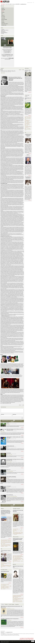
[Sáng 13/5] (3, 425)
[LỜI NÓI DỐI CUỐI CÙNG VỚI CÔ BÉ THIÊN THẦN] (15, 517)
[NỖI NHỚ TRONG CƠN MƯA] (27, 105)
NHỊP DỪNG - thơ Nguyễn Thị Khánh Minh (27, 121)
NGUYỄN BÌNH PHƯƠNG (10, 471)
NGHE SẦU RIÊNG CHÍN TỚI (5, 571)
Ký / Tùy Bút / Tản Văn (4, 569)
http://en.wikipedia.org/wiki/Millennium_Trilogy (5, 403)
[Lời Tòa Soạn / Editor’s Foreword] (28, 74)
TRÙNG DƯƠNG (2, 431)
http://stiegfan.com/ (2, 114)
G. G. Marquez (2, 29)
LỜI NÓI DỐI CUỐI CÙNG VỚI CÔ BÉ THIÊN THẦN (18, 511)
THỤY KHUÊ (4, 543)
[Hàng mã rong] (3, 472)
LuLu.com (11, 54)
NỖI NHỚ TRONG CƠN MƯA (28, 98)
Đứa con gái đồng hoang (10, 494)
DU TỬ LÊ (8, 478)
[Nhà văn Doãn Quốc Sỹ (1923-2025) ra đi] (28, 182)
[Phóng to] (2, 69)
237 (15, 420)
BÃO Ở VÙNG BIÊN (4, 563)
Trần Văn (8, 439)
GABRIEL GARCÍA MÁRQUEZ (4, 30)
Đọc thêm (22, 427)
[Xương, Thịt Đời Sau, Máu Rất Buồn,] (3, 479)
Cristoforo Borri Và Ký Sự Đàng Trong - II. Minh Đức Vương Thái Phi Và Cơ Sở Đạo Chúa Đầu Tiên (6, 545)
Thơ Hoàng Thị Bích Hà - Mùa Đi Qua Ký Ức (6, 551)
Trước (20, 69)
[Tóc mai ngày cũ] (3, 489)
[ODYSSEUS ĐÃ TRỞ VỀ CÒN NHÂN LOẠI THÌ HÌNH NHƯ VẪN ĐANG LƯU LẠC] (15, 546)
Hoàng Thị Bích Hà (10, 553)
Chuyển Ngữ (17, 604)
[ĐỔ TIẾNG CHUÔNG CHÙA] (3, 448)
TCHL (28, 143)
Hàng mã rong (8, 469)
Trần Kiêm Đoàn (9, 573)
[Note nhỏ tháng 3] (3, 455)
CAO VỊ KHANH (28, 128)
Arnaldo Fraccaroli (9, 496)
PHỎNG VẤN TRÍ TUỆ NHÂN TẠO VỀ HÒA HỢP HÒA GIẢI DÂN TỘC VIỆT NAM (18, 596)
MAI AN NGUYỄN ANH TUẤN (17, 513)
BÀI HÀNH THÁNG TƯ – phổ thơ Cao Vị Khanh (28, 127)
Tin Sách (2, 604)
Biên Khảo (2, 508)
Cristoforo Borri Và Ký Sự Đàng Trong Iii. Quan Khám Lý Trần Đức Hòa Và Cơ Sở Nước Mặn (6, 543)
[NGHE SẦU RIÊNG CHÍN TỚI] (4, 575)
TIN (25, 132)
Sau (22, 69)
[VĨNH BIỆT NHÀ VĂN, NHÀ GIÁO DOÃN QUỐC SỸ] (28, 140)
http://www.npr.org (2, 393)
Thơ (1, 548)
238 (17, 420)
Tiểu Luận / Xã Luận (15, 536)
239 (18, 420)
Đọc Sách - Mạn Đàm (11, 604)
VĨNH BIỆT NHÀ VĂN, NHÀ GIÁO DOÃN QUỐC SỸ (28, 135)
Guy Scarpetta (2, 33)
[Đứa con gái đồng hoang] (3, 499)
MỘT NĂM (3, 562)
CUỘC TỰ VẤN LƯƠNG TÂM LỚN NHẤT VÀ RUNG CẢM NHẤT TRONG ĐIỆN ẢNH (18, 556)
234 (10, 420)
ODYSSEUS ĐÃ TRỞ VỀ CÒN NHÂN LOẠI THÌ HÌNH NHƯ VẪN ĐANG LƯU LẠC (17, 539)
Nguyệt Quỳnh (15, 534)
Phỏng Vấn (14, 564)
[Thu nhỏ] (0, 69)
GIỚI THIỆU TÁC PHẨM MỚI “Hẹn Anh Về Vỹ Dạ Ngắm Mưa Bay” (10, 618)
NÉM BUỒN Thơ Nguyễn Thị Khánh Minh (27, 124)
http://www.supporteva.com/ (8, 339)
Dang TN (27, 125)
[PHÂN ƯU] (28, 160)
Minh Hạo (21, 541)
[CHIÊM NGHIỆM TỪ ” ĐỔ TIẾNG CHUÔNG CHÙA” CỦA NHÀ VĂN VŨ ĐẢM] (3, 441)
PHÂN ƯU (28, 154)
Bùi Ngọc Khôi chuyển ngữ (14, 496)
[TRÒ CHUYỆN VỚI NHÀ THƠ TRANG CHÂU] (15, 574)
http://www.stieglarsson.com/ (3, 112)
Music (15, 392)
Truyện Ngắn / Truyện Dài (16, 508)
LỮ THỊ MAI (8, 424)
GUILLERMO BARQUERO (4, 32)
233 (9, 420)
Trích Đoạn (6, 604)
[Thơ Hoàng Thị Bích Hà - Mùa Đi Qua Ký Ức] (4, 557)
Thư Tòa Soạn (27, 68)
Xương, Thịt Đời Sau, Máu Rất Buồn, (11, 476)
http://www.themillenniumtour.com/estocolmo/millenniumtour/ (7, 124)
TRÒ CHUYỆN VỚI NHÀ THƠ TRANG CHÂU (18, 566)
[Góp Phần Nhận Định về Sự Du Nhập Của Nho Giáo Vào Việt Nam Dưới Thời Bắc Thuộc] (3, 462)
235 (12, 420)
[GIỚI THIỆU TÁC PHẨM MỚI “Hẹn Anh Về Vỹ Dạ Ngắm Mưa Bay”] (4, 622)
